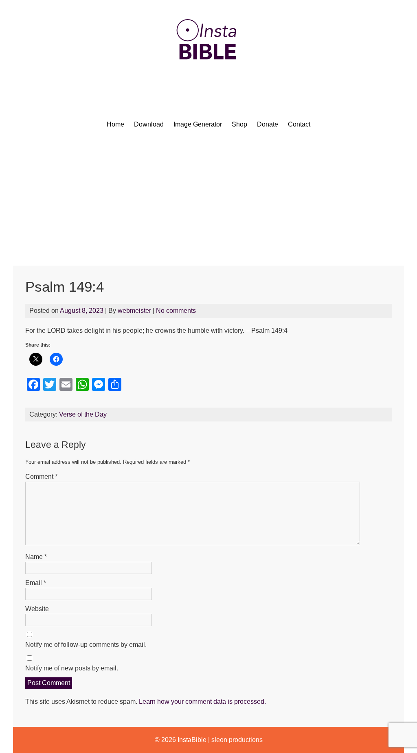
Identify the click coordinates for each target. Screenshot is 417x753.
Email (35, 582)
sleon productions (237, 739)
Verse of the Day (83, 414)
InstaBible (192, 739)
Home (115, 124)
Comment (41, 476)
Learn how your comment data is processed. (202, 701)
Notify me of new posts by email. (71, 668)
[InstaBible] (208, 79)
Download (149, 124)
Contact (299, 124)
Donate (267, 124)
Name (36, 556)
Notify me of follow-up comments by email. (86, 644)
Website (37, 608)
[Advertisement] (208, 205)
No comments (176, 310)
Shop (239, 124)
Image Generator (197, 124)
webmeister (134, 310)
